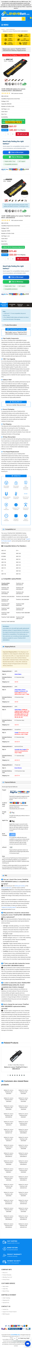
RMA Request (6, 1314)
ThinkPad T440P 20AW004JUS (20, 609)
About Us (4, 1272)
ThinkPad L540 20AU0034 (7, 596)
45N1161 (18, 559)
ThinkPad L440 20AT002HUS (19, 592)
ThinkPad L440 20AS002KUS (19, 584)
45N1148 (18, 553)
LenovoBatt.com (15, 1334)
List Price (4, 126)
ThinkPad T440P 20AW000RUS (5, 604)
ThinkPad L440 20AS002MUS (5, 588)
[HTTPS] (28, 1329)
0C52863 (3, 556)
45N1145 (18, 562)
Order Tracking (6, 1298)
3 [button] (12, 1075)
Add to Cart (23, 134)
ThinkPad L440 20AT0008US (5, 592)
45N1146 (3, 559)
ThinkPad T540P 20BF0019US (20, 617)
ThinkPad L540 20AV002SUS (5, 600)
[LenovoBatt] (16, 13)
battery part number (20, 885)
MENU (5, 25)
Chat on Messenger (17, 152)
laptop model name (6, 887)
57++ (17, 550)
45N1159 (18, 556)
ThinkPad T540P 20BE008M (23, 612)
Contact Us (5, 1309)
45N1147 (3, 550)
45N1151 (3, 568)
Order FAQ (5, 1288)
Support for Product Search (9, 907)
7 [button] (21, 1075)
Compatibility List (12, 305)
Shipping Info (5, 1300)
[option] (16, 68)
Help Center (5, 1286)
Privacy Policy (5, 1279)
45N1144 (18, 568)
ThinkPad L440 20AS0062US (19, 588)
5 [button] (17, 1075)
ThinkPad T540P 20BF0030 (8, 621)
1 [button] (7, 1075)
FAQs (28, 305)
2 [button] (10, 1075)
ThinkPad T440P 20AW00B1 (5, 613)
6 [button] (19, 1075)
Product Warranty (6, 1275)
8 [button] (24, 1075)
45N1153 (3, 574)
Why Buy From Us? (7, 1277)
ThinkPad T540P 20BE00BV (8, 617)
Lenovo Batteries (10, 29)
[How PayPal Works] (22, 1329)
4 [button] (14, 1075)
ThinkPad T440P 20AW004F (5, 609)
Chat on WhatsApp (17, 157)
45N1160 (18, 571)
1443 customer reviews (17, 93)
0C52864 (3, 553)
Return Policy (5, 1291)
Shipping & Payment (20, 305)
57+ (2, 571)
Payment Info (5, 1302)
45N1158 (3, 565)
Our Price (4, 130)
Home (2, 29)
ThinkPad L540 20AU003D (22, 596)
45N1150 (3, 562)
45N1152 (18, 574)
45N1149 (18, 565)
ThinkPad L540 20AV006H (22, 599)
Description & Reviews (4, 305)
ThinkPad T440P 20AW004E (20, 604)
